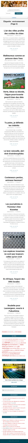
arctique (24, 339)
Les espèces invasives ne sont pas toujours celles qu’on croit (13, 254)
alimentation (15, 339)
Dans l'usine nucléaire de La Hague (14, 380)
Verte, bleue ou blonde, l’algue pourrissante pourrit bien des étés (14, 94)
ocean (11, 350)
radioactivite (18, 352)
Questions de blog (12, 352)
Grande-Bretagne (13, 348)
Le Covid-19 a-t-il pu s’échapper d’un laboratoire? (13, 411)
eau (14, 342)
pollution (5, 352)
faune (6, 346)
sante (10, 355)
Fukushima (15, 346)
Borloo (17, 340)
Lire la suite (14, 48)
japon (18, 348)
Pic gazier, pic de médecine (14, 426)
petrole (17, 350)
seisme (17, 355)
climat (7, 343)
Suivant (19, 331)
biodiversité (12, 341)
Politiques (21, 350)
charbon (22, 340)
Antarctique (21, 339)
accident (6, 339)
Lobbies (21, 348)
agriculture (10, 339)
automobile (7, 340)
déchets (11, 342)
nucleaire (6, 350)
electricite (23, 343)
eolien (19, 344)
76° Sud (3, 339)
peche (14, 350)
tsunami (23, 355)
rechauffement (5, 354)
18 (15, 331)
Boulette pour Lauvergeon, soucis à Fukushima (14, 308)
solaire (20, 355)
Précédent (4, 331)
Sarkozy (14, 355)
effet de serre (17, 342)
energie (4, 345)
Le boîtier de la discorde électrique (18, 434)
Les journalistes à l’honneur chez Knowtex (14, 207)
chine (3, 343)
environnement (13, 344)
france (11, 346)
